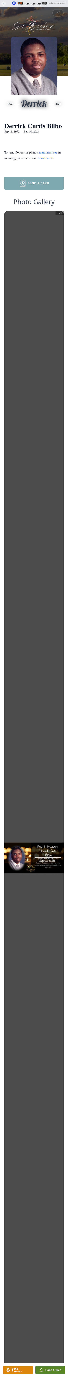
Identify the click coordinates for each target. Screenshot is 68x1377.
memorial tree (48, 152)
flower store (45, 158)
